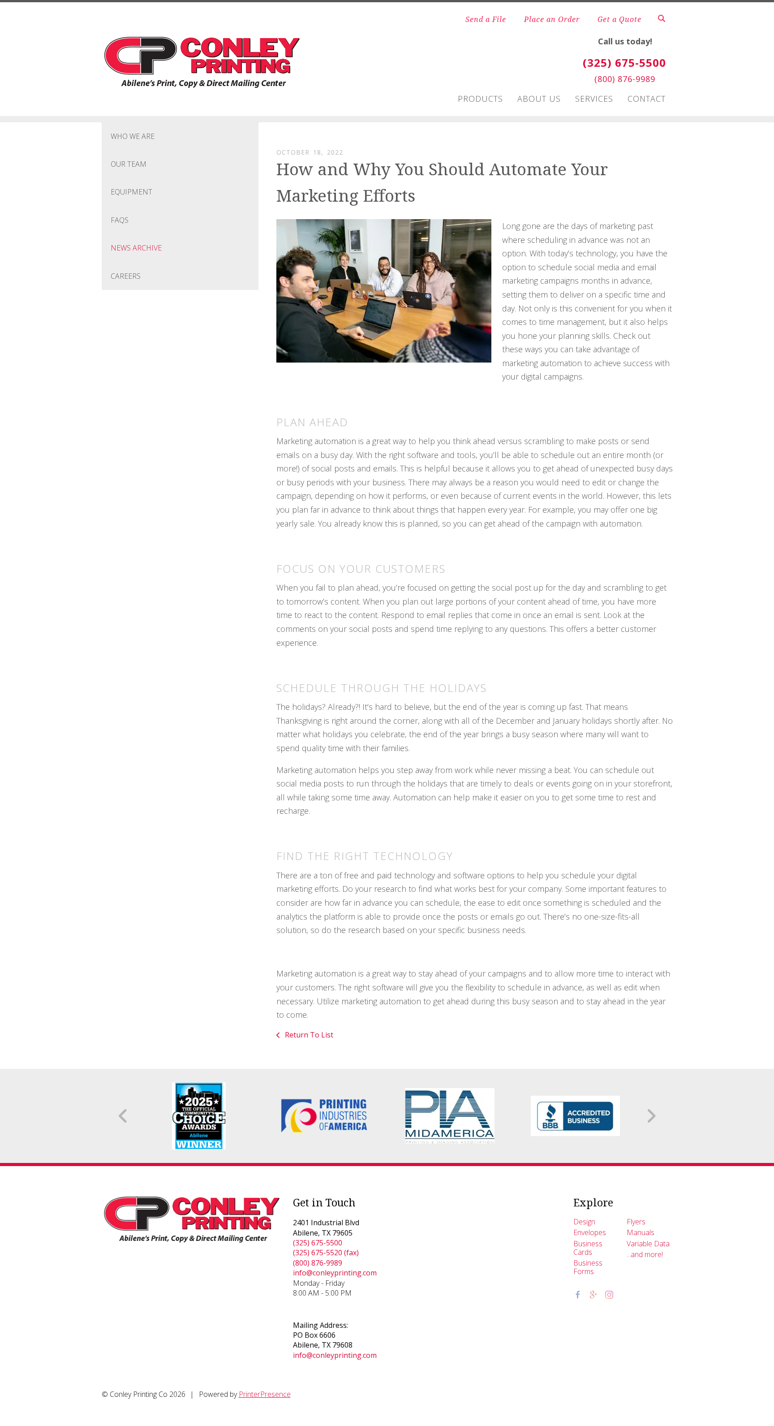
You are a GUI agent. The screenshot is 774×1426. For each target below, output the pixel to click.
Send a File (485, 19)
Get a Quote (619, 19)
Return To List (308, 1035)
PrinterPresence (265, 1394)
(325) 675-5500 (317, 1243)
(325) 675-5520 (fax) (326, 1252)
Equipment (131, 192)
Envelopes (589, 1232)
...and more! (645, 1254)
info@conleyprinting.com (335, 1273)
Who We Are (133, 136)
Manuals (640, 1232)
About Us (539, 98)
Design (584, 1222)
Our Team (128, 164)
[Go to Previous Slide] (123, 1116)
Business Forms (587, 1267)
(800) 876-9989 (317, 1263)
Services (594, 98)
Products (480, 98)
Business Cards (587, 1248)
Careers (126, 276)
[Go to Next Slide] (651, 1116)
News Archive (136, 248)
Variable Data (648, 1244)
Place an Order (552, 19)
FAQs (120, 220)
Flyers (636, 1222)
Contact (647, 98)
